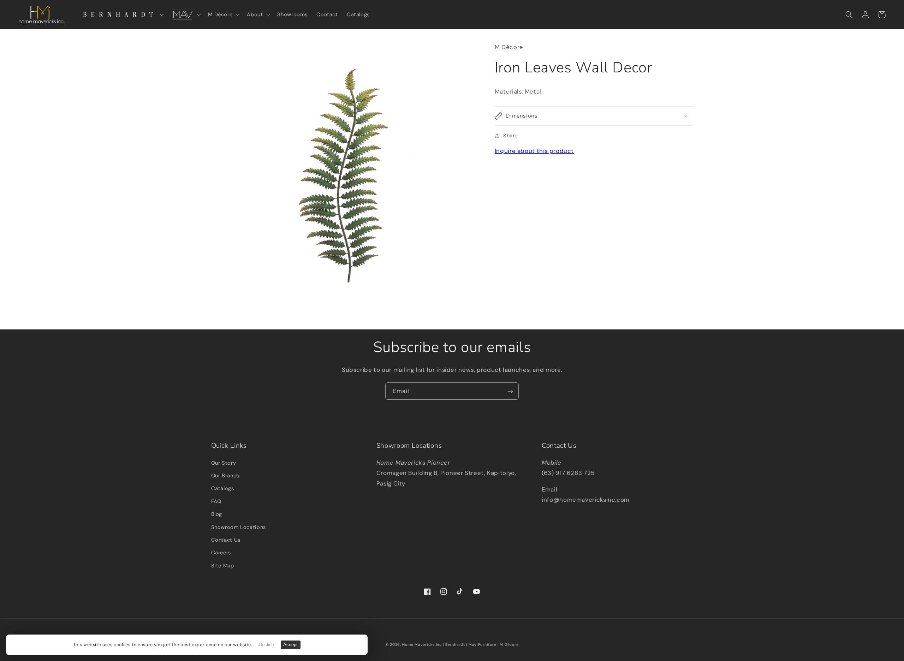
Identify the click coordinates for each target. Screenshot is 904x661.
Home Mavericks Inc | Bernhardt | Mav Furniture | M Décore (460, 644)
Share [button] (510, 135)
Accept (290, 644)
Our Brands (225, 475)
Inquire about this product (534, 151)
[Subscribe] (510, 391)
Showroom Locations (238, 527)
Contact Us (225, 539)
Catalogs (222, 488)
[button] (121, 14)
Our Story (223, 462)
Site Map (222, 565)
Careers (221, 552)
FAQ (216, 501)
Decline (266, 644)
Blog (216, 514)
